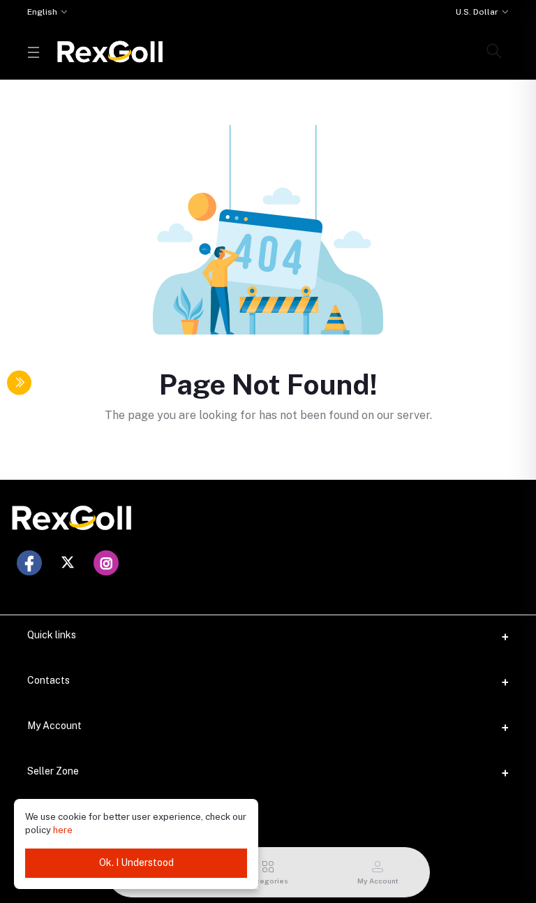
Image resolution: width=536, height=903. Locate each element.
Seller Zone (53, 771)
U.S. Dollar (477, 12)
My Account (54, 725)
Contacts (48, 680)
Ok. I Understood (136, 862)
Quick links (51, 634)
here (63, 830)
